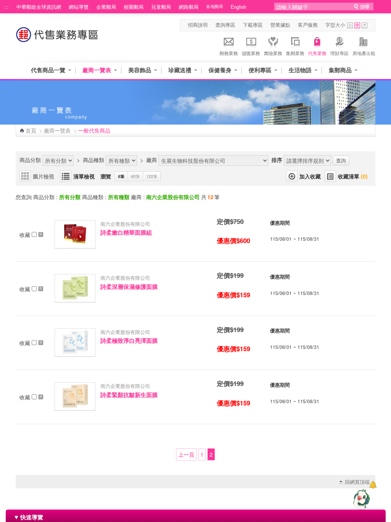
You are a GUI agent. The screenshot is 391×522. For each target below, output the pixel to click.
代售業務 (317, 53)
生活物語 (300, 70)
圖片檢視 (43, 176)
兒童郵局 (161, 6)
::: (6, 6)
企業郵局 (106, 6)
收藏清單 (353, 176)
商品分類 (30, 160)
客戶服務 (308, 24)
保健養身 (219, 70)
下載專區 (253, 24)
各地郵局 (214, 6)
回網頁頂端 (357, 481)
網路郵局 (189, 6)
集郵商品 (340, 70)
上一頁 (186, 454)
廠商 (151, 160)
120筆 (151, 176)
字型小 (350, 25)
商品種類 (93, 160)
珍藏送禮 (179, 70)
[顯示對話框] (373, 485)
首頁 (31, 130)
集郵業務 (295, 53)
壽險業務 (273, 53)
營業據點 (280, 24)
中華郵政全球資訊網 (38, 6)
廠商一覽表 (96, 70)
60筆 (135, 176)
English (238, 6)
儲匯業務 (251, 53)
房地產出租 (363, 53)
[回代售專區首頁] (57, 38)
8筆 (121, 176)
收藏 (25, 234)
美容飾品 (139, 70)
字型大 (364, 25)
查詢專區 (225, 24)
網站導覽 (79, 6)
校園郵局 (134, 6)
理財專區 (339, 53)
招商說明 (198, 24)
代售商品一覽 (48, 70)
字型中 (357, 25)
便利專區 (260, 70)
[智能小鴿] (360, 499)
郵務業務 (229, 53)
